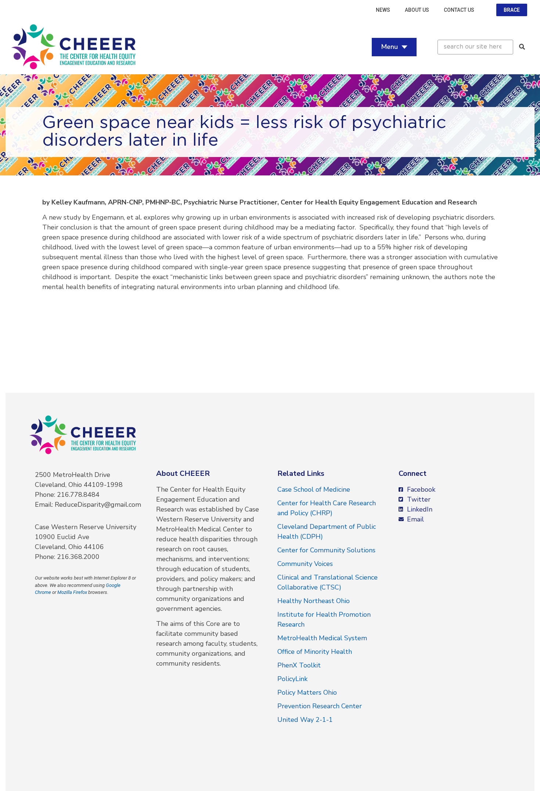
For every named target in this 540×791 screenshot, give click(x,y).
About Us (417, 10)
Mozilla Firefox (72, 592)
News (383, 10)
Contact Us (459, 10)
